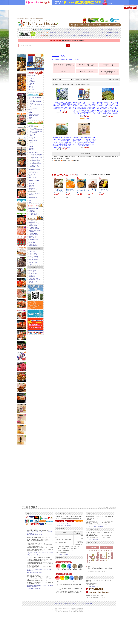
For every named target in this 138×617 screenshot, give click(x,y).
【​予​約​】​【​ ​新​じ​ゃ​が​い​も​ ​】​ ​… (92, 190)
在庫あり (78, 79)
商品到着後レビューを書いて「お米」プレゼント (65, 59)
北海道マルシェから (109, 65)
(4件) (87, 118)
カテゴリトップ (55, 56)
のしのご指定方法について (87, 71)
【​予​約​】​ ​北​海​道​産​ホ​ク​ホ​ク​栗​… (81, 190)
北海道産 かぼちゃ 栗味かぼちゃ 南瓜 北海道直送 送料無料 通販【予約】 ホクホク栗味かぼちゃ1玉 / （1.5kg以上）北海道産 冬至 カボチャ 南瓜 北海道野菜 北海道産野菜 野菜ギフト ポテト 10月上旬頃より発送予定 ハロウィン (62, 142)
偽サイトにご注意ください (87, 65)
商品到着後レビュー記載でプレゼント (64, 65)
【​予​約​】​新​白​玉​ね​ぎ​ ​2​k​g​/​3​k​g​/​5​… (58, 190)
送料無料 (85, 79)
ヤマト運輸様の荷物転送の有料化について (75, 40)
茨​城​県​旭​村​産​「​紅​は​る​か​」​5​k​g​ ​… (103, 190)
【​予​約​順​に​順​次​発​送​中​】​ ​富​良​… (70, 190)
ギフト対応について (64, 71)
